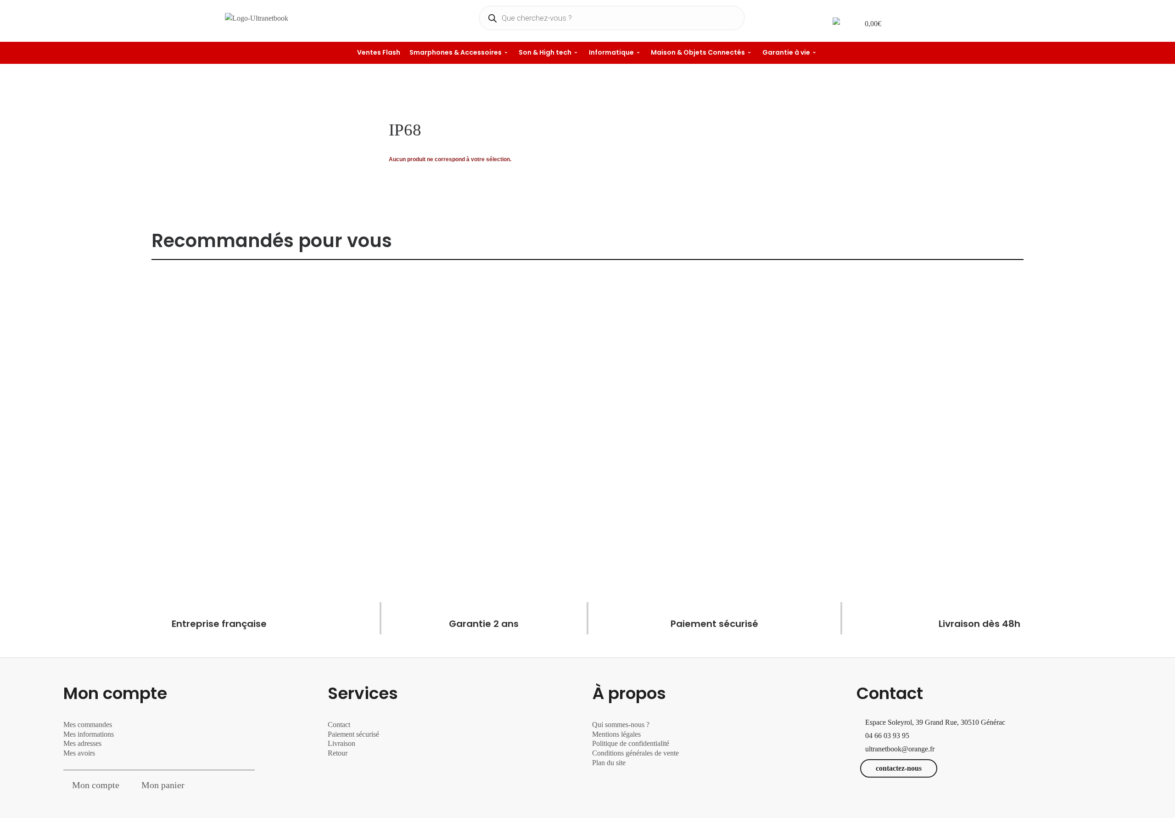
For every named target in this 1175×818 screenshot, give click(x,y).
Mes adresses (82, 743)
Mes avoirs (79, 753)
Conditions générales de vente (635, 753)
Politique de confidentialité (630, 743)
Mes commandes (87, 724)
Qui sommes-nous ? (620, 724)
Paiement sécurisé (353, 734)
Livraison (342, 743)
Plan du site (609, 763)
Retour (337, 753)
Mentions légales (616, 734)
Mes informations (88, 734)
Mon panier (163, 785)
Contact (339, 724)
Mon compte (95, 785)
